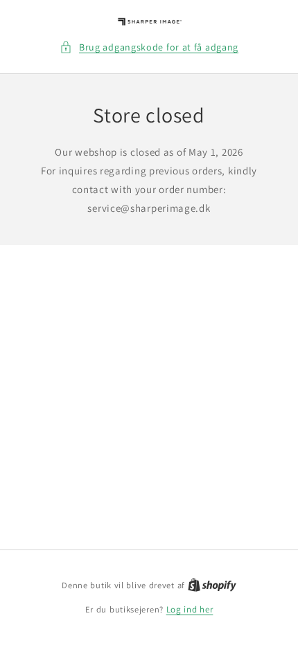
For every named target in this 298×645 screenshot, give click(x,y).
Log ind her (189, 609)
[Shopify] (212, 585)
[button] (149, 47)
